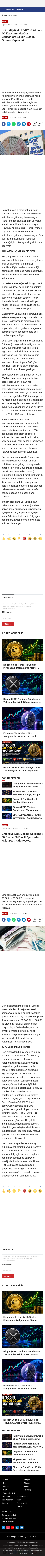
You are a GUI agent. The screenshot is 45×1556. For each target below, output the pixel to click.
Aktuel (5, 1480)
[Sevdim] (14, 535)
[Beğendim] (4, 535)
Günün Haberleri (23, 1497)
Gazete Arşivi (22, 1503)
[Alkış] (9, 535)
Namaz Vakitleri (8, 1522)
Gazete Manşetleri (9, 1515)
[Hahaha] (30, 535)
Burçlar (27, 1480)
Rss (8, 1537)
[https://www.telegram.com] (21, 1527)
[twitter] (9, 124)
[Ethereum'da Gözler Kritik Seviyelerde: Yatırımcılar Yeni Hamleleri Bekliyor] (22, 718)
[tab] (8, 597)
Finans (15, 15)
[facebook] (4, 124)
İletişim (20, 1537)
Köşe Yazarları (7, 1500)
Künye (26, 1486)
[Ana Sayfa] (2, 15)
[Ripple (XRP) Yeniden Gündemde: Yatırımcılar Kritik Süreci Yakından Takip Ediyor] (22, 684)
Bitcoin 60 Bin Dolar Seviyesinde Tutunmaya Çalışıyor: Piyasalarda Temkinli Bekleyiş (22, 769)
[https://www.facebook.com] (12, 1527)
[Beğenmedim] (19, 535)
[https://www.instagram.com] (8, 1527)
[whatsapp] (14, 124)
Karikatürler (21, 1507)
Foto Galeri (6, 1497)
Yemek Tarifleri (9, 1493)
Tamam (31, 1553)
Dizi (4, 1483)
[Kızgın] (24, 535)
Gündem (6, 1486)
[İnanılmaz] (35, 535)
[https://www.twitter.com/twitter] (3, 1527)
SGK (5, 1490)
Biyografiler (6, 1503)
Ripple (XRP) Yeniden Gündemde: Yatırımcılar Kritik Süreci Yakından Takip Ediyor (22, 701)
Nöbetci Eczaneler (9, 1518)
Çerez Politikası (31, 1537)
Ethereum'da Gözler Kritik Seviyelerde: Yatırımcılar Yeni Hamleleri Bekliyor (19, 735)
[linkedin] (24, 124)
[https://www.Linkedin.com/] (17, 1527)
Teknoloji (27, 1490)
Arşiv (19, 1500)
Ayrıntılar (23, 1553)
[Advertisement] (22, 66)
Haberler (8, 15)
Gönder (7, 624)
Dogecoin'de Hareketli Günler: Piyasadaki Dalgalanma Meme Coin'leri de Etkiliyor (20, 666)
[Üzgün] (40, 535)
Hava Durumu (7, 1512)
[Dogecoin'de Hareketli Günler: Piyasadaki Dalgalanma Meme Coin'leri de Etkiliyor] (22, 650)
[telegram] (19, 124)
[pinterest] (29, 124)
